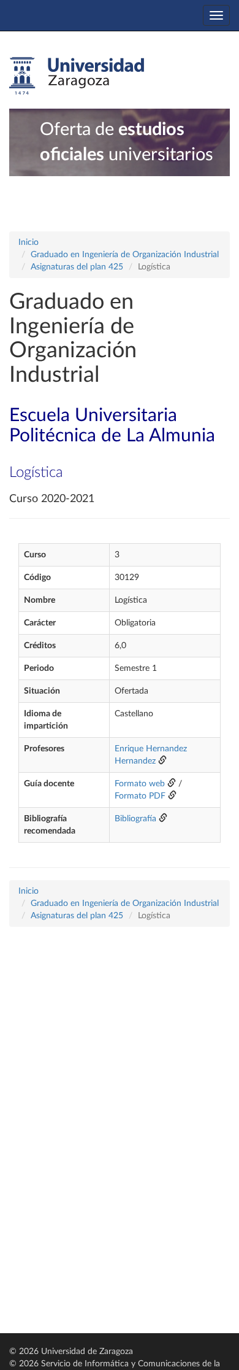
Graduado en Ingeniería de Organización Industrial (125, 254)
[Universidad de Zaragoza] (76, 76)
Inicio (28, 242)
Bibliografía (135, 819)
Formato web (140, 784)
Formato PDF (140, 796)
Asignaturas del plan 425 (77, 267)
